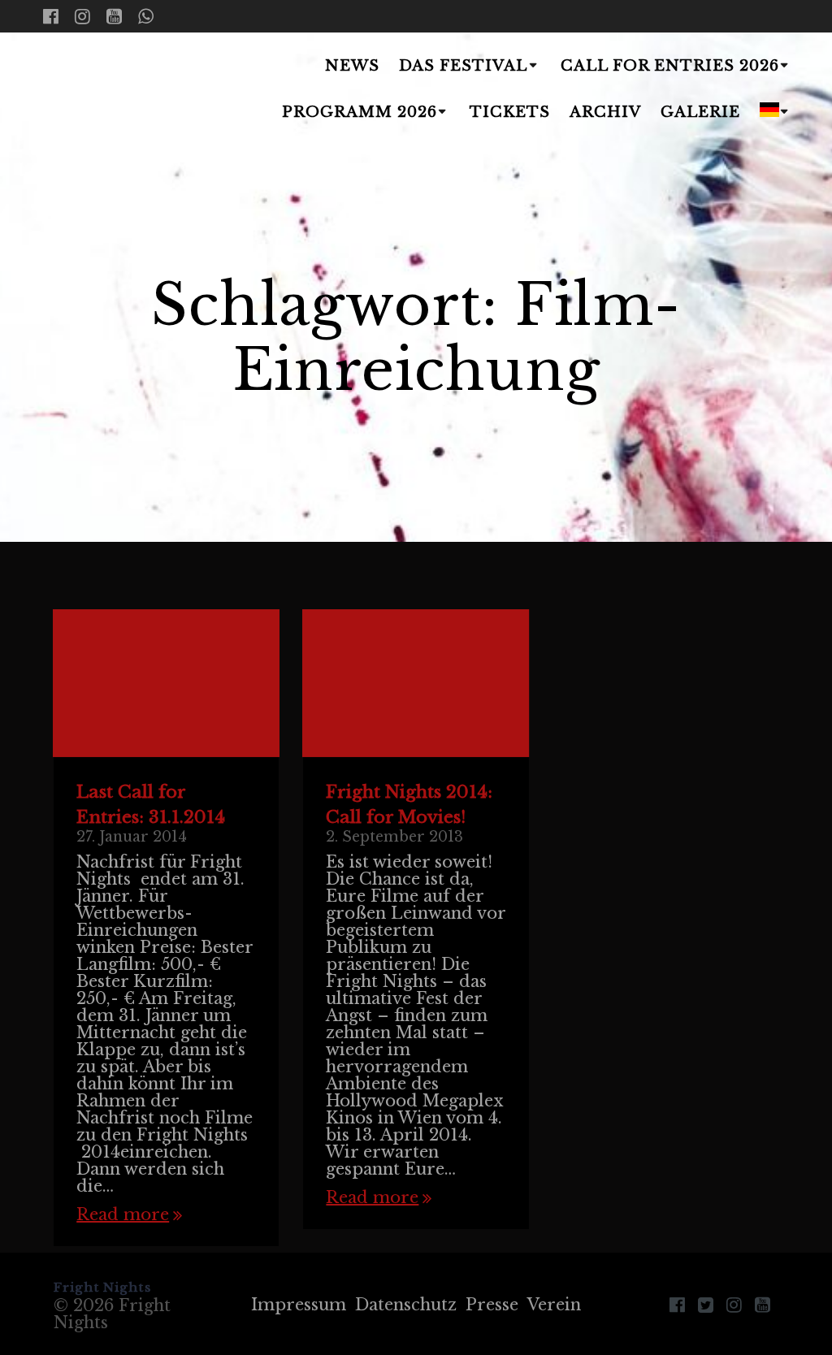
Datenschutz (406, 1304)
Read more (122, 1214)
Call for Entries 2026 (670, 66)
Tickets (510, 112)
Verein (554, 1304)
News (352, 66)
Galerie (700, 112)
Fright (125, 90)
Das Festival (463, 66)
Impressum (298, 1304)
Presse (492, 1304)
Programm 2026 (359, 112)
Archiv (605, 112)
